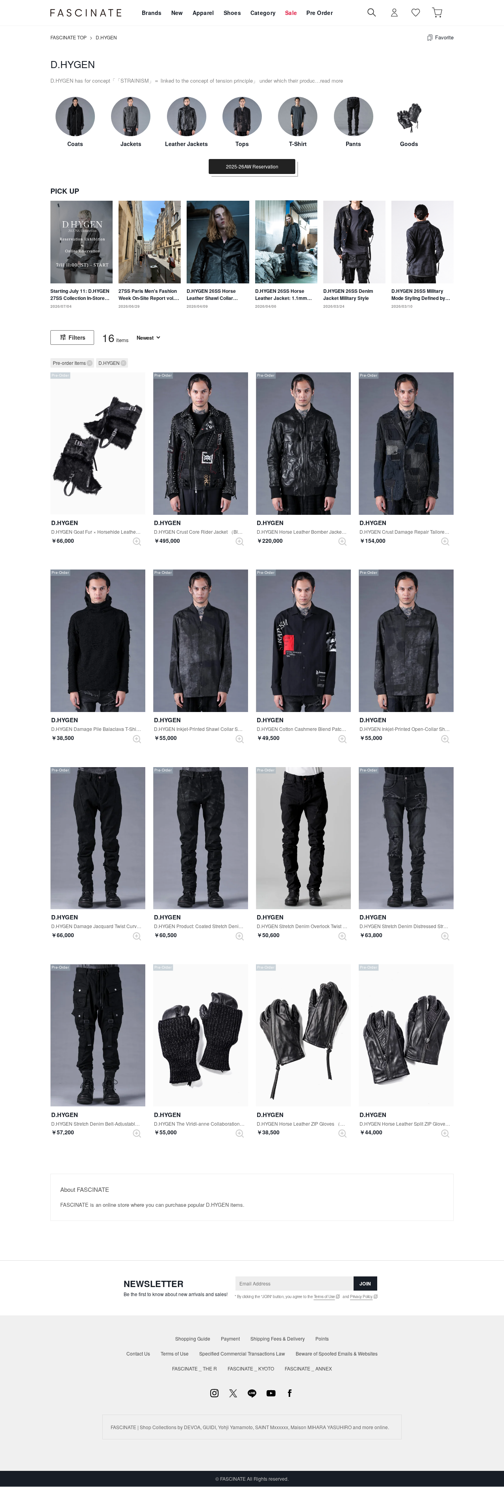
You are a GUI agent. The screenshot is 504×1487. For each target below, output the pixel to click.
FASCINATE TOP (68, 37)
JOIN (365, 1283)
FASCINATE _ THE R (194, 1368)
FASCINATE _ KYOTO (251, 1368)
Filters (77, 337)
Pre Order (319, 13)
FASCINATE (85, 13)
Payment (230, 1338)
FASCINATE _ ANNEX (308, 1368)
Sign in (394, 13)
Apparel (203, 13)
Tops (242, 144)
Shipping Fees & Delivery (277, 1338)
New (177, 13)
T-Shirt (298, 144)
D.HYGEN (106, 37)
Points (322, 1338)
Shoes (232, 13)
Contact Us (138, 1353)
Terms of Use (324, 1296)
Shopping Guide (192, 1338)
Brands (152, 13)
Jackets (130, 144)
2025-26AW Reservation (252, 166)
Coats (75, 144)
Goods (409, 144)
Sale (291, 13)
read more (331, 80)
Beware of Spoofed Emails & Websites (337, 1353)
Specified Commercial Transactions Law (242, 1353)
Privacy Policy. (361, 1296)
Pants (353, 144)
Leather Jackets (186, 144)
